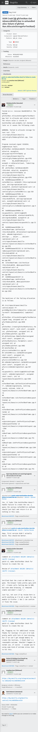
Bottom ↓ (16, 99)
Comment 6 (9, 693)
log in (11, 714)
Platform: (9, 38)
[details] (30, 557)
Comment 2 (9, 524)
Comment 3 (9, 552)
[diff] (4, 559)
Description (9, 107)
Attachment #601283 (8, 542)
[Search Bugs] (26, 2)
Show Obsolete (7, 94)
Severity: (9, 47)
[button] (33, 2)
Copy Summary (22, 7)
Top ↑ (4, 725)
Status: (10, 54)
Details (20, 90)
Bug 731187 (12, 12)
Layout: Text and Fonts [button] (20, 36)
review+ (10, 85)
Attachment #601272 (8, 516)
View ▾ (34, 7)
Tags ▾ (24, 99)
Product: (9, 34)
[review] (11, 559)
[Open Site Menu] (2, 2)
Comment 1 (9, 491)
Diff (24, 90)
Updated (8, 477)
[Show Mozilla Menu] (6, 2)
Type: (10, 42)
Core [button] (15, 34)
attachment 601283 (18, 557)
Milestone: (8, 56)
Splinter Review (31, 90)
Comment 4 (9, 614)
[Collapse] (34, 105)
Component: (8, 36)
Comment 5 (9, 674)
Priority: (9, 45)
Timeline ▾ (32, 99)
